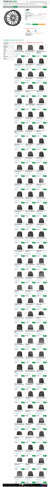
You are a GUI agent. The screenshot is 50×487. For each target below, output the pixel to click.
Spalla (4, 54)
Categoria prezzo (6, 43)
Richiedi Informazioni (42, 13)
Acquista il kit (23, 69)
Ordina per (5, 58)
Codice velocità (6, 56)
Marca (4, 52)
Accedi (44, 3)
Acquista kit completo (42, 24)
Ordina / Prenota (35, 24)
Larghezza (5, 50)
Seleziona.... (15, 6)
